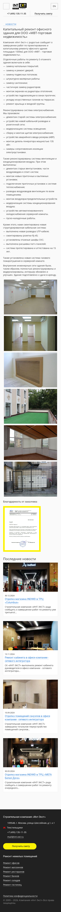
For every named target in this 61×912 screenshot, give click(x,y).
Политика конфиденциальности (20, 896)
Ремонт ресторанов (13, 871)
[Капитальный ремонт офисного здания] (30, 297)
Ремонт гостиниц (12, 884)
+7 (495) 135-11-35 (16, 13)
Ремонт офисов (11, 863)
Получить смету (43, 13)
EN (54, 6)
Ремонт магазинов (13, 867)
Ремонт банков (11, 876)
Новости (10, 24)
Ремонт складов (11, 880)
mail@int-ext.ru (15, 836)
